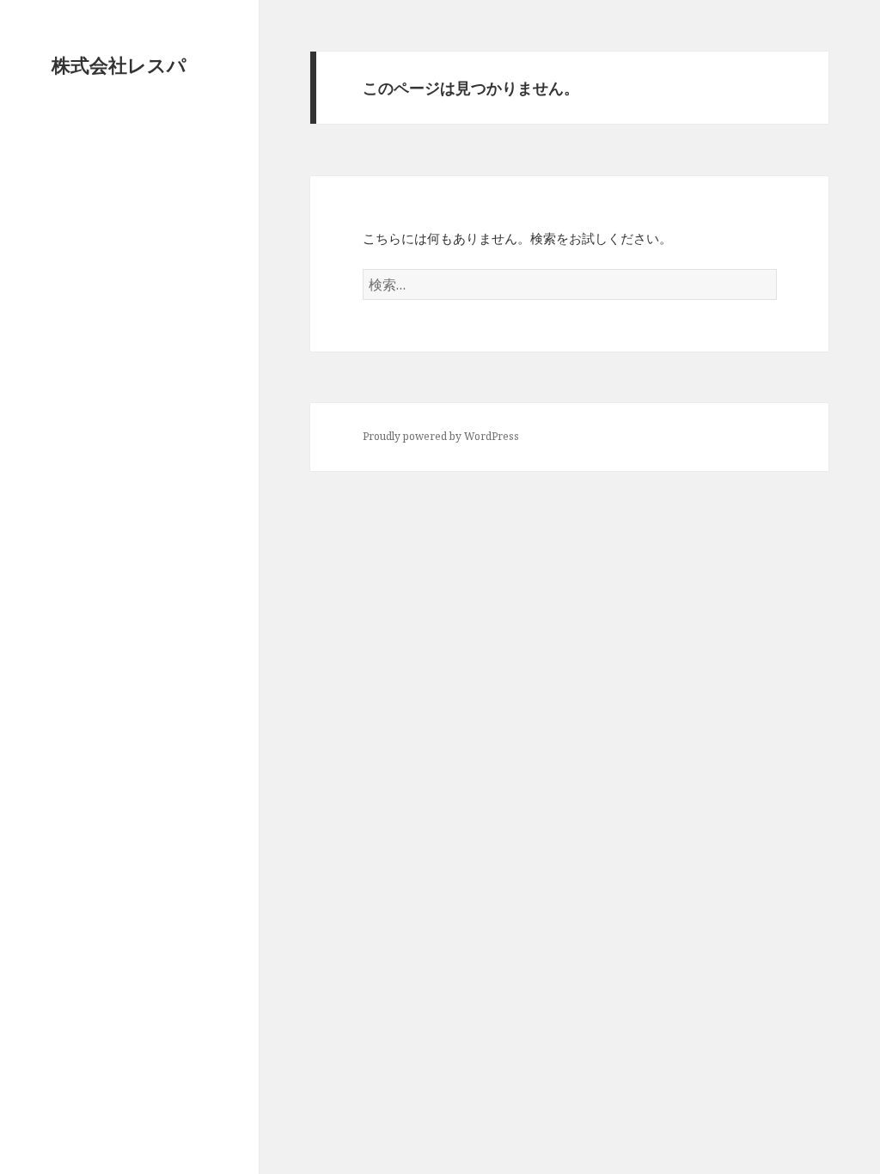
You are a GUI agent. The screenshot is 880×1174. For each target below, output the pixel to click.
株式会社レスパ (119, 64)
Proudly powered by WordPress (441, 436)
